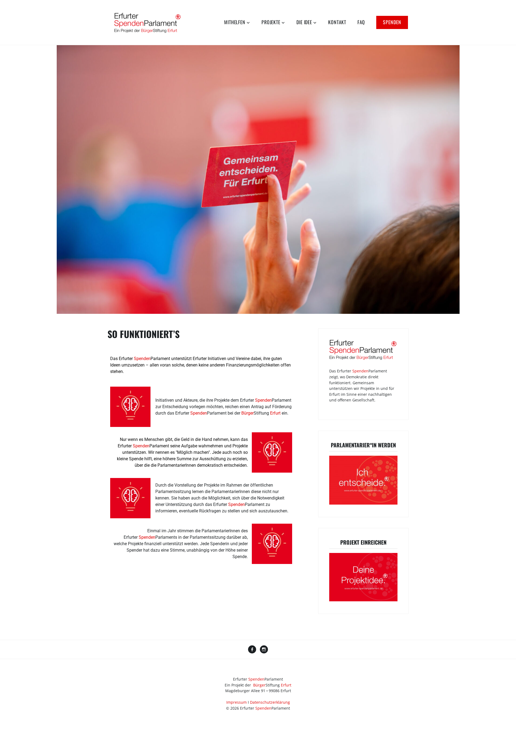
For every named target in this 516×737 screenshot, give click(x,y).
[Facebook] (252, 650)
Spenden (392, 22)
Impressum (236, 702)
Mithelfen (234, 22)
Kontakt (337, 22)
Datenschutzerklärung (270, 702)
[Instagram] (264, 650)
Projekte (270, 22)
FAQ (361, 22)
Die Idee (304, 22)
